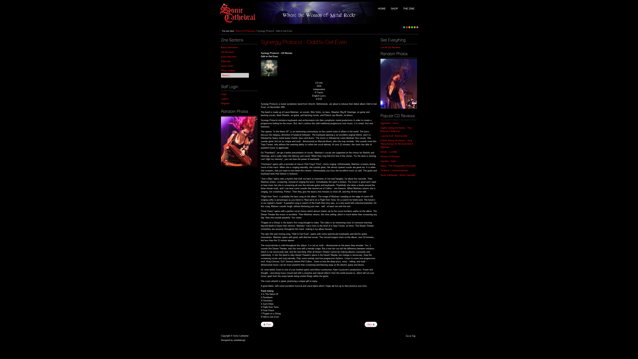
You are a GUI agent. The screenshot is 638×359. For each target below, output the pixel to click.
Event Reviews (228, 56)
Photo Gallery (228, 70)
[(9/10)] (398, 84)
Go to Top (410, 336)
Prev (268, 324)
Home (238, 31)
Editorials (226, 61)
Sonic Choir (227, 66)
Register (225, 103)
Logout (224, 98)
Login (224, 94)
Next (369, 324)
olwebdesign (239, 340)
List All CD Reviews (390, 47)
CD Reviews (249, 31)
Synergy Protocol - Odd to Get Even (304, 41)
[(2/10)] (239, 141)
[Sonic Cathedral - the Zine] (238, 13)
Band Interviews (229, 47)
